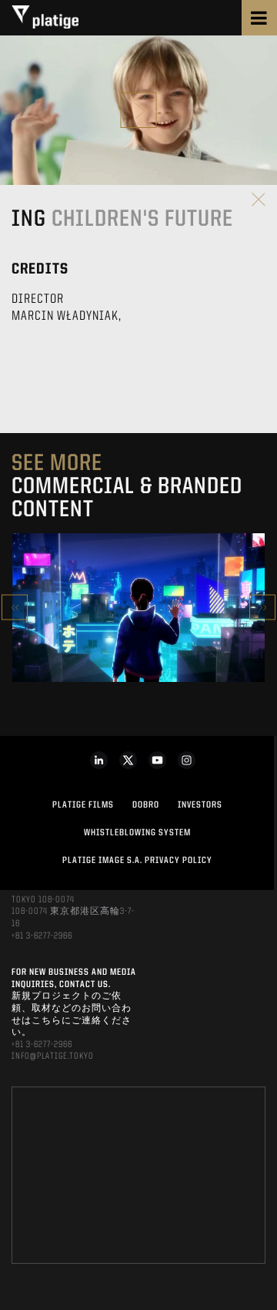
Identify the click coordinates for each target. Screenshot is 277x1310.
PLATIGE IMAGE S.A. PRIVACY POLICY (137, 860)
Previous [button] (15, 607)
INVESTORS (200, 805)
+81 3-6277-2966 (42, 936)
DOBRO (145, 805)
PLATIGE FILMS (83, 805)
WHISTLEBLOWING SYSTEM (137, 833)
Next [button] (262, 607)
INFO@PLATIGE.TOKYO (53, 1056)
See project (138, 642)
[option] (138, 607)
